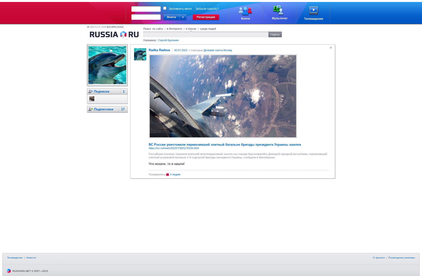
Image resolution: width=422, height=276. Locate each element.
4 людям (175, 174)
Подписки (101, 91)
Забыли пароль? (207, 8)
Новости (31, 257)
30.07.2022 (180, 50)
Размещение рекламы (402, 257)
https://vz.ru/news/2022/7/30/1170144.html (174, 148)
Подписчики (103, 109)
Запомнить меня (180, 8)
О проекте (379, 257)
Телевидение (15, 257)
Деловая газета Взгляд (218, 50)
